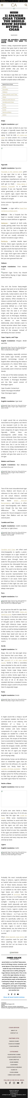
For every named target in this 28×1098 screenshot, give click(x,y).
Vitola (4, 97)
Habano (4, 92)
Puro (4, 104)
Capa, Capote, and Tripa (9, 94)
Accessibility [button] (14, 1093)
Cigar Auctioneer (14, 1043)
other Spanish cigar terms (14, 937)
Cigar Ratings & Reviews (14, 1067)
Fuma (4, 109)
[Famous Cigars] (13, 1)
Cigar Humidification (14, 1057)
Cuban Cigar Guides (14, 1075)
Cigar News (14, 1064)
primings (17, 894)
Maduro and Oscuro (8, 99)
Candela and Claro (8, 102)
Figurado (5, 89)
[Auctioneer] (19, 1)
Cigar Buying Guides (14, 1054)
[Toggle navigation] (2, 5)
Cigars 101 (14, 12)
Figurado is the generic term (11, 172)
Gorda (4, 107)
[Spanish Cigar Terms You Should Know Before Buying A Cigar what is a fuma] (14, 706)
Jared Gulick (14, 35)
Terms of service (14, 1090)
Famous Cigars (14, 1041)
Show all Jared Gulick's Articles (14, 997)
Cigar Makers (14, 1062)
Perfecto (4, 241)
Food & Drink (14, 1072)
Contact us (14, 1033)
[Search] (26, 5)
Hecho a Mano (6, 112)
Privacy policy (14, 1092)
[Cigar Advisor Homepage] (14, 5)
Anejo (4, 87)
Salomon (4, 223)
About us (14, 1030)
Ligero (4, 115)
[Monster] (24, 1)
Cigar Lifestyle (14, 1059)
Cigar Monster (14, 1046)
